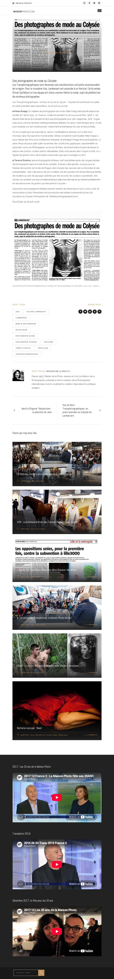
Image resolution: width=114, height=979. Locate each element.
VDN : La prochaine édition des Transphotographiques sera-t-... (48, 522)
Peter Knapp (21, 330)
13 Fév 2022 (24, 577)
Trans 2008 (43, 348)
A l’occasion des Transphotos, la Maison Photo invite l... (45, 618)
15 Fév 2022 (24, 529)
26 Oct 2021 (24, 624)
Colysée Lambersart (36, 311)
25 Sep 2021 (24, 735)
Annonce (40, 481)
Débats (38, 672)
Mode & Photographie (26, 324)
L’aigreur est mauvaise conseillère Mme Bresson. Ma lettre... (47, 570)
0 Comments (92, 481)
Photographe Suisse (25, 336)
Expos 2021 (63, 735)
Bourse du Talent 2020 (46, 735)
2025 (33, 481)
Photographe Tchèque (26, 342)
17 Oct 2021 (24, 672)
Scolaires (48, 342)
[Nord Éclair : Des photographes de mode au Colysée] (20, 375)
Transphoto (64, 52)
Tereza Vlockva (23, 348)
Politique (40, 529)
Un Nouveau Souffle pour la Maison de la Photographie (44, 474)
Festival (54, 52)
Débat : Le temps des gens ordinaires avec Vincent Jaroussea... (48, 666)
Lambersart (21, 318)
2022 (33, 529)
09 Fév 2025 (24, 481)
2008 (46, 52)
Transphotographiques (27, 354)
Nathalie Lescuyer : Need (29, 728)
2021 (33, 625)
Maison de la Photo (58, 371)
